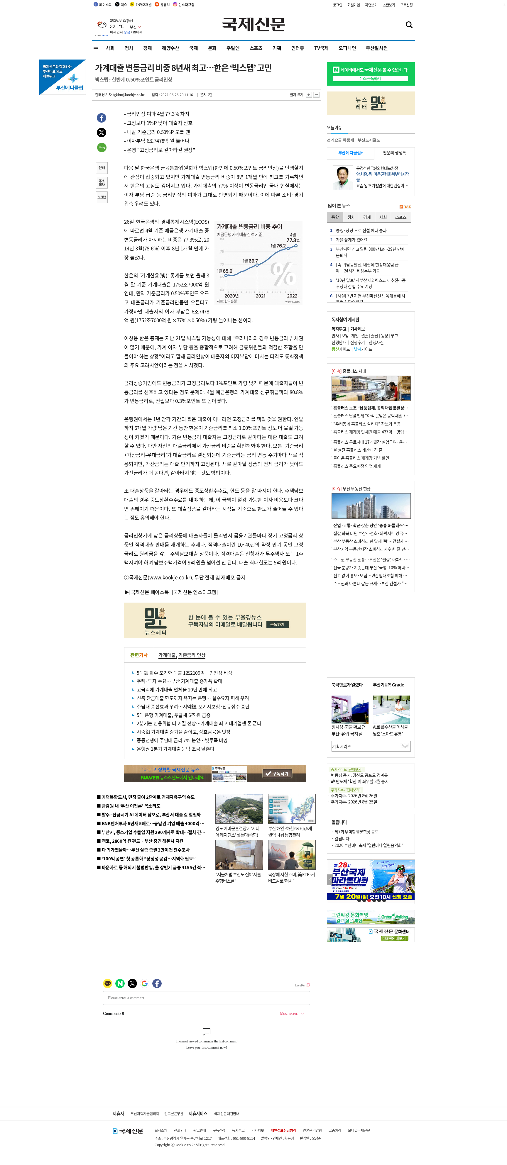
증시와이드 (347, 769)
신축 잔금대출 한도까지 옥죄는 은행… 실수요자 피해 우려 (193, 697)
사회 (110, 47)
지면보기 (371, 4)
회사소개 (161, 1130)
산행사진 (376, 342)
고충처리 (335, 1130)
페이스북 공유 (101, 118)
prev (330, 879)
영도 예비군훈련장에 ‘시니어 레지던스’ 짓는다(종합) (237, 831)
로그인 (337, 4)
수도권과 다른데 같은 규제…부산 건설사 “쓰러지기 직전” (381, 583)
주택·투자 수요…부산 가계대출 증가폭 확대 (179, 680)
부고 (394, 335)
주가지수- (346, 789)
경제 (147, 47)
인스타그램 (186, 4)
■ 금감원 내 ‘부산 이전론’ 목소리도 (128, 806)
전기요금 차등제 (340, 140)
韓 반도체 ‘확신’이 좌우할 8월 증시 (360, 781)
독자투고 (238, 1130)
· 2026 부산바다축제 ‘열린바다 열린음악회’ (367, 845)
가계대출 (167, 654)
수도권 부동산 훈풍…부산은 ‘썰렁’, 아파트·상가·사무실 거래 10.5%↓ (392, 559)
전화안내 (180, 1130)
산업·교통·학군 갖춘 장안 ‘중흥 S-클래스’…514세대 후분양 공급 (388, 525)
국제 (193, 47)
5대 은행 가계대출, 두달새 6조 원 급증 (173, 714)
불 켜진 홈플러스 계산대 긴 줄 (358, 450)
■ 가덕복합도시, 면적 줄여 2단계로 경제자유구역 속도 (146, 797)
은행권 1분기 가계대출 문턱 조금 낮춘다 (175, 748)
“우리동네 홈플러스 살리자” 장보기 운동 (367, 424)
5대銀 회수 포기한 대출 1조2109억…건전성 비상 (184, 672)
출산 (374, 335)
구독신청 (406, 4)
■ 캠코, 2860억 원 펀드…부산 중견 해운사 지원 (140, 841)
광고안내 (199, 1130)
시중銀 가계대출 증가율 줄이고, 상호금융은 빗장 (184, 731)
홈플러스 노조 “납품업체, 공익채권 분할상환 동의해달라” (381, 408)
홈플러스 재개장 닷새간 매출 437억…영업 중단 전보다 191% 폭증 (388, 432)
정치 (129, 47)
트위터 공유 (101, 133)
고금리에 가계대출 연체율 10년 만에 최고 (177, 689)
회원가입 (353, 4)
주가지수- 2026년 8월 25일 (354, 802)
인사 (335, 335)
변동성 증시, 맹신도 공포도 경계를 (359, 775)
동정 (384, 335)
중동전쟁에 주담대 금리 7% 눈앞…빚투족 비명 (182, 740)
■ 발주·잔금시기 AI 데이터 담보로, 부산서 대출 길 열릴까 (149, 814)
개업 (355, 335)
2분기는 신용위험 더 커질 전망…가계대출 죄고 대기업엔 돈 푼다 (199, 723)
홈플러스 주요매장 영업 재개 (357, 466)
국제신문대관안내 (226, 1113)
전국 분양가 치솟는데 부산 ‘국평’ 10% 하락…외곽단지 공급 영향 (387, 567)
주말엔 (233, 47)
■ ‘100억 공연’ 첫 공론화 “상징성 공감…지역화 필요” (146, 858)
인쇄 (101, 168)
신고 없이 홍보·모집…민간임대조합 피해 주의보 (373, 575)
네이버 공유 (101, 148)
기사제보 (257, 1130)
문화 (212, 47)
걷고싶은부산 (173, 1113)
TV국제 (321, 47)
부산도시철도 (369, 140)
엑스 (124, 4)
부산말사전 (377, 47)
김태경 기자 (103, 94)
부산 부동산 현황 (351, 488)
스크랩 (101, 197)
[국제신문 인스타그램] (195, 592)
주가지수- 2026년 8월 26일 (354, 795)
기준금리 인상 (192, 654)
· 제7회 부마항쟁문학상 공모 (355, 832)
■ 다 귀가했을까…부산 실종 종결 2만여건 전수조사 (143, 850)
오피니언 (347, 47)
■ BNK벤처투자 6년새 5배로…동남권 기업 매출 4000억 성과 (152, 823)
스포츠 (256, 47)
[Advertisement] (371, 634)
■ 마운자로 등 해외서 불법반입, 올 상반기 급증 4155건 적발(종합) (157, 867)
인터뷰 (297, 47)
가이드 (341, 349)
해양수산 (170, 47)
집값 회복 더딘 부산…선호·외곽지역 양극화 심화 (374, 533)
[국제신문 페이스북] (150, 592)
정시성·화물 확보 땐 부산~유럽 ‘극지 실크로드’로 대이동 (349, 733)
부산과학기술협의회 (145, 1113)
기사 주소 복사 (101, 183)
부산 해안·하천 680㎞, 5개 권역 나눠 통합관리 (290, 831)
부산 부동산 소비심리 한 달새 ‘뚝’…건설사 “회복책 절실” (380, 541)
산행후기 (357, 342)
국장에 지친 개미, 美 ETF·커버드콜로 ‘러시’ (291, 877)
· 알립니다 (340, 838)
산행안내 (339, 342)
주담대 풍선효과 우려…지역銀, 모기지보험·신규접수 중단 (193, 706)
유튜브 (165, 4)
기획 (277, 47)
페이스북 (105, 4)
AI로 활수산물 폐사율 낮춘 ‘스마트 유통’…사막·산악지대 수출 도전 (390, 737)
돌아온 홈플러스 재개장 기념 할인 (361, 458)
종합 (335, 217)
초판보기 (389, 4)
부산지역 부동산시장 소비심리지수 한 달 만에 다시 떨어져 (381, 549)
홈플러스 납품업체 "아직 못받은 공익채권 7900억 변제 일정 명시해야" (392, 415)
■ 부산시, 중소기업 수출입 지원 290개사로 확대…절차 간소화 (153, 832)
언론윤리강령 (312, 1130)
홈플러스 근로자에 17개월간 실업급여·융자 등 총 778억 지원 (384, 442)
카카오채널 (143, 4)
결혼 (365, 335)
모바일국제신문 (359, 1130)
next (411, 879)
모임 (345, 335)
